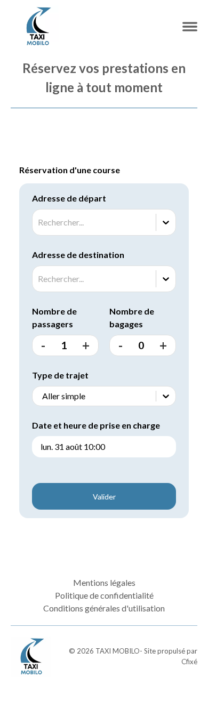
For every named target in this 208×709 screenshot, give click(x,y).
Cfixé (189, 661)
